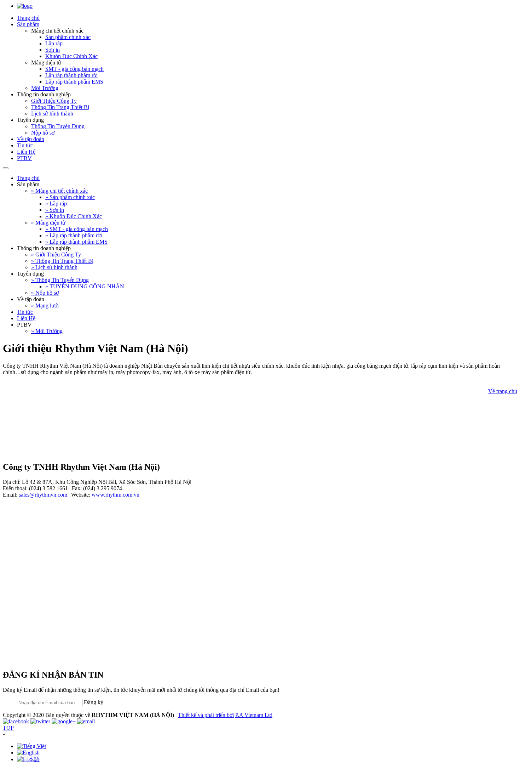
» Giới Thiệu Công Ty (56, 254)
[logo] (25, 6)
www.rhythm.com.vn (115, 495)
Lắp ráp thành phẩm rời (71, 75)
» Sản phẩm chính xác (70, 197)
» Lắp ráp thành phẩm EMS (76, 242)
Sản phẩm (28, 24)
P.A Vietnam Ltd (253, 715)
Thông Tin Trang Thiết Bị (60, 107)
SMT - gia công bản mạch (74, 69)
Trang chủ (28, 18)
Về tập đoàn (30, 139)
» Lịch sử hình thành (54, 267)
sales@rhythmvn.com (43, 495)
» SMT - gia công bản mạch (76, 229)
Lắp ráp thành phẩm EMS (74, 82)
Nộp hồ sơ (42, 133)
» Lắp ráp (56, 203)
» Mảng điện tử (48, 223)
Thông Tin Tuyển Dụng (58, 126)
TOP (8, 728)
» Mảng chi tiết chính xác (59, 191)
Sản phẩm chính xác (68, 37)
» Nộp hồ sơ (45, 293)
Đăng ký (93, 702)
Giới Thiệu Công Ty (54, 101)
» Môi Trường (47, 331)
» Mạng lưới (45, 305)
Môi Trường (44, 88)
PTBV (24, 158)
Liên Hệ (26, 152)
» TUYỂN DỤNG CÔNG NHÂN (84, 286)
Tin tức (25, 145)
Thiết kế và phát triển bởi (206, 715)
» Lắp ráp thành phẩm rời (73, 235)
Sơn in (52, 50)
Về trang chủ (502, 391)
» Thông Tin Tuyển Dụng (60, 280)
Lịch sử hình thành (52, 114)
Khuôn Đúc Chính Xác (71, 56)
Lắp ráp (54, 43)
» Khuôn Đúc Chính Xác (73, 216)
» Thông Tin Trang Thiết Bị (62, 261)
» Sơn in (54, 210)
